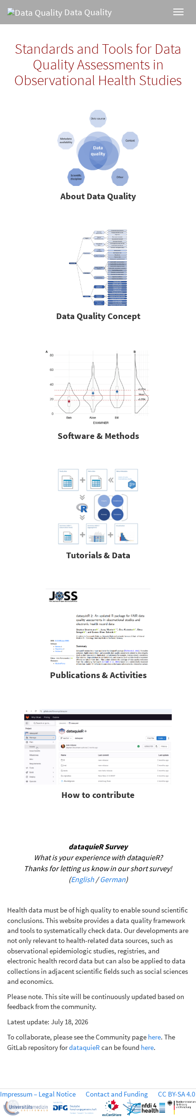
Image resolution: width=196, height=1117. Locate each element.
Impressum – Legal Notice (38, 1093)
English (82, 879)
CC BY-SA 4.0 (176, 1093)
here (154, 1036)
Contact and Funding (117, 1093)
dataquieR (84, 1047)
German (113, 879)
